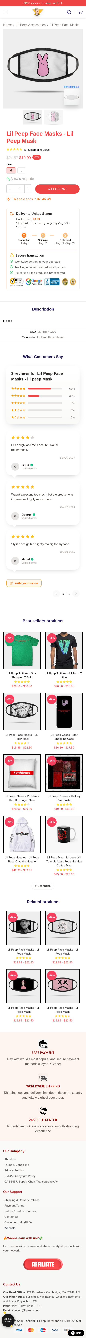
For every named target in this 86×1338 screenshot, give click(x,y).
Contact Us (11, 1216)
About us (10, 1159)
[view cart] (80, 12)
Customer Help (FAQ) (18, 1222)
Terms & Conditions (16, 1164)
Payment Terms (14, 1205)
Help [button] (78, 1333)
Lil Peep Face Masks (64, 25)
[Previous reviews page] (56, 593)
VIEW (21, 665)
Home (7, 25)
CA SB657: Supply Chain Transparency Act (31, 1181)
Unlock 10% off (8, 1320)
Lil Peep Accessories (31, 25)
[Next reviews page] (76, 593)
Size (9, 164)
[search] (69, 12)
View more (43, 886)
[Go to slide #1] (32, 117)
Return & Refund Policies (20, 1211)
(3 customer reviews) (37, 149)
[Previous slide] (9, 69)
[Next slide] (76, 69)
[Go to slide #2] (53, 117)
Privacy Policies (14, 1170)
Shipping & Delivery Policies (21, 1200)
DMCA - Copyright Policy (19, 1176)
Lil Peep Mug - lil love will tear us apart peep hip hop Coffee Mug (64, 861)
